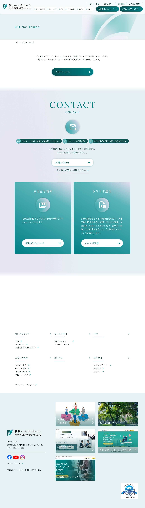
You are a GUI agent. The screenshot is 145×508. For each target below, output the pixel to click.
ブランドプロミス (101, 365)
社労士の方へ (108, 4)
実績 (17, 341)
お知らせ (58, 357)
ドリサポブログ (13, 463)
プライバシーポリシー (24, 384)
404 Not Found (28, 42)
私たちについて (22, 333)
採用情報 (121, 4)
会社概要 (97, 368)
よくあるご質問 (134, 4)
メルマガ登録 (92, 243)
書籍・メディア (21, 374)
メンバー (97, 371)
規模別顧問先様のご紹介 (25, 347)
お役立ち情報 (21, 357)
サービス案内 (60, 333)
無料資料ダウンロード (106, 9)
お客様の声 (19, 344)
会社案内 (98, 357)
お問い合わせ (62, 162)
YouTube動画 (21, 371)
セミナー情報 (94, 4)
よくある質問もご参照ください (71, 170)
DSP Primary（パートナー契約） (62, 343)
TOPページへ (62, 72)
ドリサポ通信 (20, 365)
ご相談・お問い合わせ (130, 9)
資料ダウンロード (35, 243)
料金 (96, 333)
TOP (16, 42)
